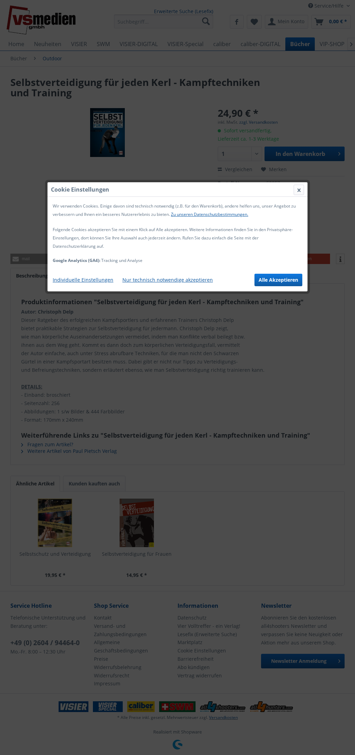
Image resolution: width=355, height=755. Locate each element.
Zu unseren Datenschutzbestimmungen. (209, 214)
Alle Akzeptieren (278, 279)
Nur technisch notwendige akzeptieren (167, 279)
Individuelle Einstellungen (83, 279)
